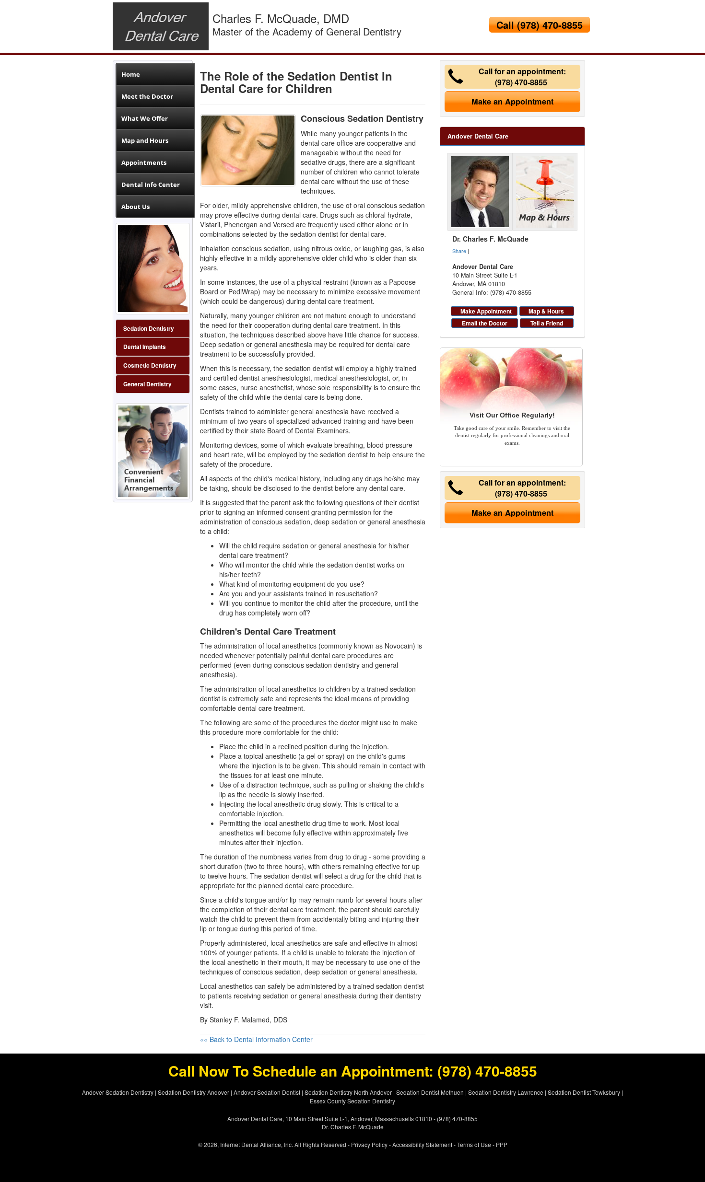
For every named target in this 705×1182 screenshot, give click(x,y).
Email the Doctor (484, 323)
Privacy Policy (369, 1144)
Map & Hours (546, 311)
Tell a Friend (546, 323)
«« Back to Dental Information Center (256, 1039)
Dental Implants (144, 347)
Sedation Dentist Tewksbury (584, 1092)
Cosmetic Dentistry (149, 365)
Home (130, 74)
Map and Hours (144, 140)
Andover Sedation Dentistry (117, 1092)
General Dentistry (147, 384)
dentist (210, 698)
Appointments (143, 162)
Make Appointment (486, 311)
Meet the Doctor (147, 96)
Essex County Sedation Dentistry (352, 1101)
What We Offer (144, 118)
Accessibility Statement (422, 1144)
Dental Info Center (150, 184)
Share (459, 251)
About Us (135, 206)
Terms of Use (474, 1144)
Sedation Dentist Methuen (430, 1092)
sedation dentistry (333, 665)
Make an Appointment (512, 101)
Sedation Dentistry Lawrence (505, 1092)
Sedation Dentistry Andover (193, 1092)
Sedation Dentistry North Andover (348, 1092)
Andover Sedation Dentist (267, 1092)
